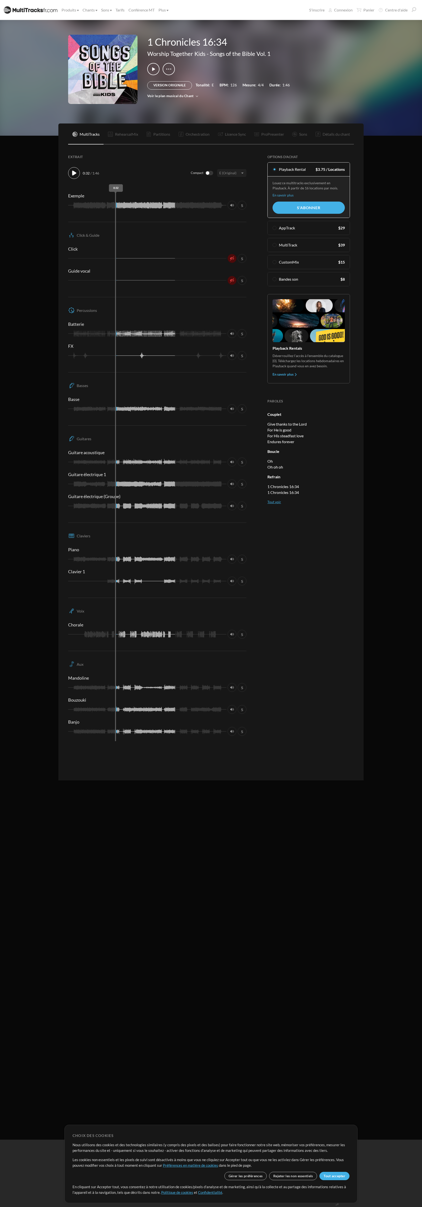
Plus (162, 10)
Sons (105, 10)
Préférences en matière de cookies (190, 1165)
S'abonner (308, 207)
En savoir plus (283, 195)
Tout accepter (334, 1176)
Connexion (343, 10)
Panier (368, 10)
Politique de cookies (177, 1192)
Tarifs (120, 10)
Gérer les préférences (246, 1176)
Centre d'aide (396, 10)
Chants (89, 10)
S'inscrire (317, 10)
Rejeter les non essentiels (293, 1176)
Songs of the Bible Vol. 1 (240, 53)
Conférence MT (141, 10)
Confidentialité (210, 1192)
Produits (69, 10)
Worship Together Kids (176, 53)
